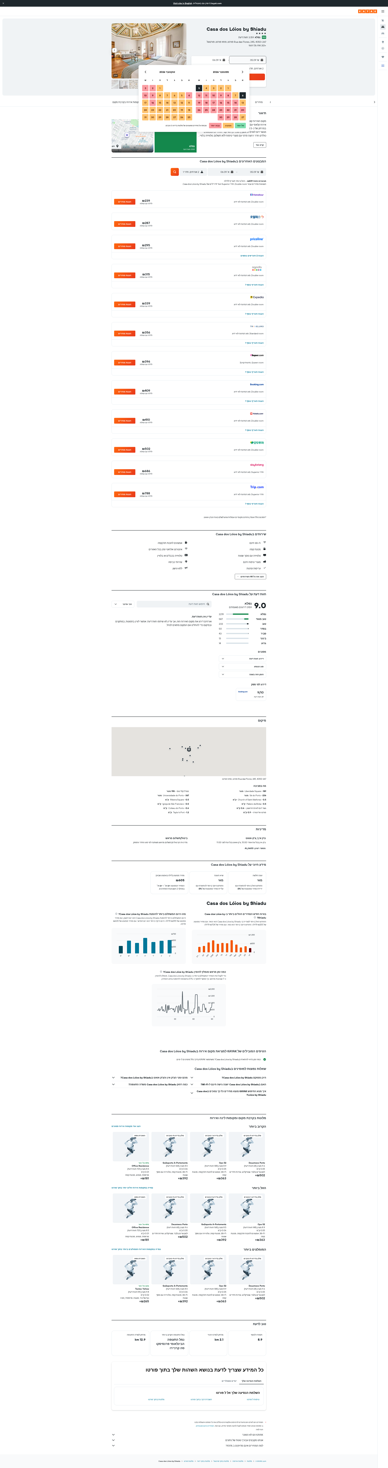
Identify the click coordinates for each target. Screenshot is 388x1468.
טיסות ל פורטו (253, 1399)
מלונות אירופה (237, 1461)
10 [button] (213, 95)
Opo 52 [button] (222, 1162)
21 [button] (235, 109)
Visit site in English (182, 3)
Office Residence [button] (140, 1165)
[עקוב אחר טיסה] (383, 48)
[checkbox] (251, 694)
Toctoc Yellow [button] (142, 1288)
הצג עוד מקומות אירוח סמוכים (126, 1126)
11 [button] (206, 95)
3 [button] (213, 88)
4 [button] (206, 88)
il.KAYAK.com (261, 1461)
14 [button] (235, 102)
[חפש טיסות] (383, 21)
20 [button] (242, 109)
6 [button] (242, 95)
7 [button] (235, 95)
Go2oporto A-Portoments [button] (175, 1162)
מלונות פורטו (188, 1461)
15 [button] (228, 102)
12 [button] (199, 95)
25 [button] (206, 109)
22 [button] (228, 109)
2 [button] (221, 88)
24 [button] (213, 109)
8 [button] (228, 95)
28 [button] (235, 117)
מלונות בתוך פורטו (156, 1399)
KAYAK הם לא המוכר (252, 1434)
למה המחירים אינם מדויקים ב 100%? (244, 1445)
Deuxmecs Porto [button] (257, 1162)
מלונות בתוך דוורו (203, 1461)
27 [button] (242, 117)
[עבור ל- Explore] (383, 42)
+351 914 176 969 (257, 45)
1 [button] (228, 88)
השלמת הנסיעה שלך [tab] (251, 1381)
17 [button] (213, 102)
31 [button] (145, 117)
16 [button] (221, 102)
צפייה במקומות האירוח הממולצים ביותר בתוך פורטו (136, 1249)
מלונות (249, 1461)
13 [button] (243, 102)
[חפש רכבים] (383, 33)
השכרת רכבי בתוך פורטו (201, 1399)
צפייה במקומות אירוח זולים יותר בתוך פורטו (132, 1187)
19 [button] (199, 102)
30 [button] (220, 117)
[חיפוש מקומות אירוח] (383, 27)
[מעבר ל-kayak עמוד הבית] (367, 11)
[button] (3, 3)
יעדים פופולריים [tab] (229, 1381)
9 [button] (221, 95)
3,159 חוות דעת (246, 37)
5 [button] (199, 88)
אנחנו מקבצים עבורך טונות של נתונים (244, 1440)
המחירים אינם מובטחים (205, 1426)
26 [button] (199, 109)
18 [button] (206, 102)
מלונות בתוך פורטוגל (221, 1461)
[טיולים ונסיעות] (383, 57)
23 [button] (220, 109)
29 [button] (228, 117)
